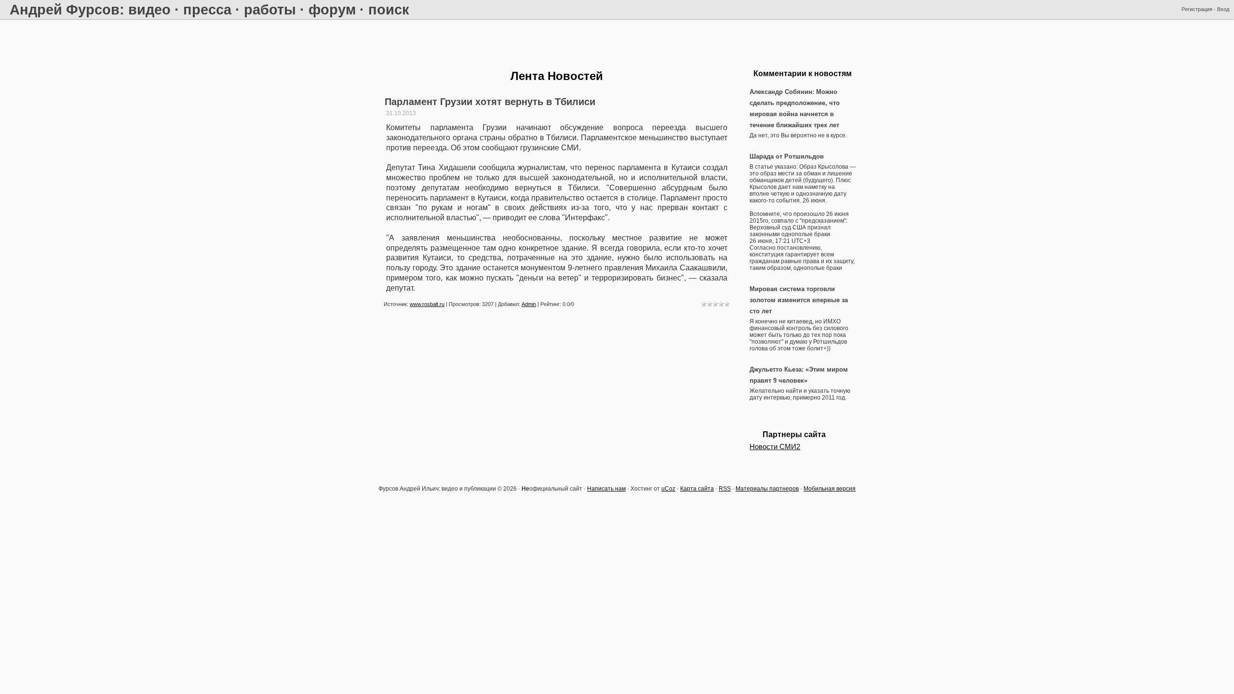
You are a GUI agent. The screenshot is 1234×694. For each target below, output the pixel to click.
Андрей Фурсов (65, 9)
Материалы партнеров (767, 488)
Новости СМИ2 (775, 447)
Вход (1223, 9)
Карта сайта (697, 488)
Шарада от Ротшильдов (787, 156)
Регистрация (1196, 9)
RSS (725, 488)
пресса (207, 9)
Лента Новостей (556, 75)
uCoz (668, 488)
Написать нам (606, 488)
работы (270, 9)
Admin (529, 304)
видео (149, 9)
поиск (388, 9)
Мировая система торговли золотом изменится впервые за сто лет (799, 300)
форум (332, 9)
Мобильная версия (830, 488)
